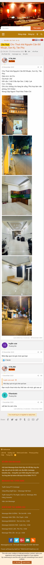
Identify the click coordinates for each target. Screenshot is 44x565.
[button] (3, 34)
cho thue (35, 51)
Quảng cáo (11, 453)
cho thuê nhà (5, 54)
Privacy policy (33, 453)
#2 (41, 352)
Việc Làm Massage (8, 501)
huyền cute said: (8, 380)
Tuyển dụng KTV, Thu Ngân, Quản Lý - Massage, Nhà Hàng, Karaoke (19, 496)
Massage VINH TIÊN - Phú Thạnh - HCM (15, 517)
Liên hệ (3, 453)
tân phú (25, 54)
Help (2, 455)
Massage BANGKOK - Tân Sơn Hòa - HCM (16, 521)
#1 (41, 67)
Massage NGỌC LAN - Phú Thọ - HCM (14, 529)
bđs (29, 51)
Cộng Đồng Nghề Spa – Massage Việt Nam (16, 491)
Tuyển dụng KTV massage (10, 487)
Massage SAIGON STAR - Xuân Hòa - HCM (16, 525)
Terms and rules (22, 453)
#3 (41, 375)
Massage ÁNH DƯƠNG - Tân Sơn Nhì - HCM (16, 513)
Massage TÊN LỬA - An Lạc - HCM (13, 533)
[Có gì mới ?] (37, 34)
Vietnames (6, 449)
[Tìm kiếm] (41, 34)
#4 (41, 402)
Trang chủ (9, 455)
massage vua (16, 54)
